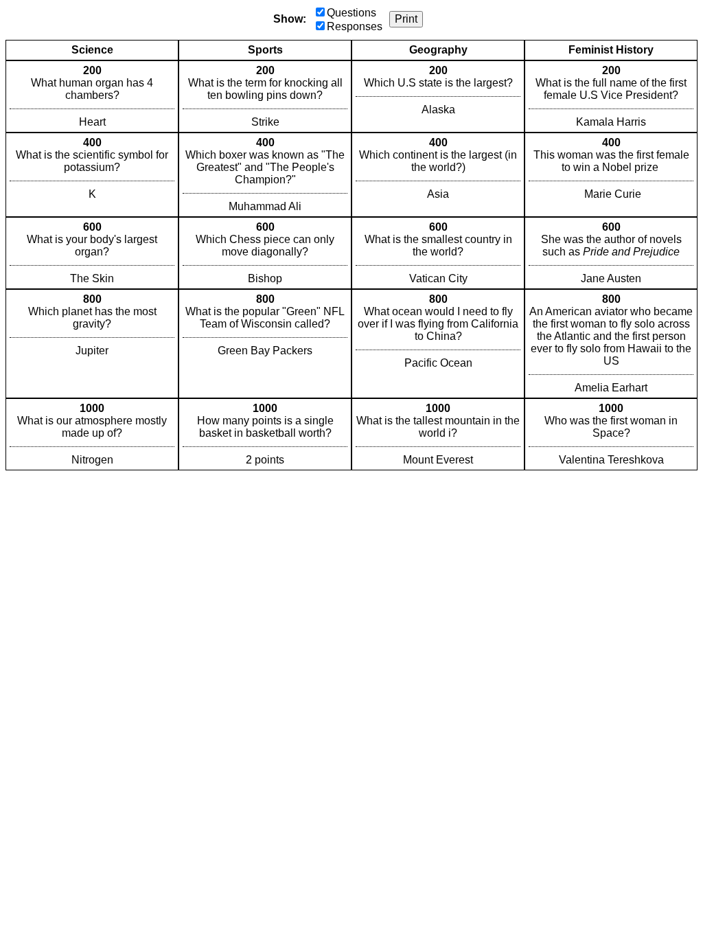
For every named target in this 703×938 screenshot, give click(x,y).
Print (406, 19)
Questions (351, 13)
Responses (354, 26)
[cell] (91, 96)
